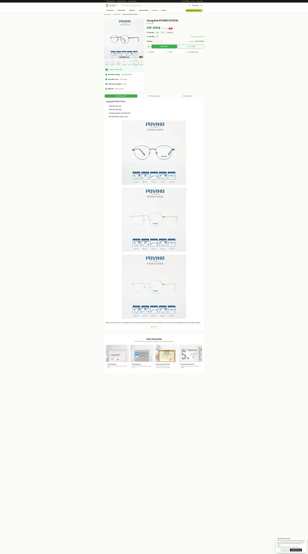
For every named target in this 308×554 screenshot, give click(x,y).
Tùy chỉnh (284, 550)
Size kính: (151, 36)
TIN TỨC (154, 10)
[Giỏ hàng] (201, 5)
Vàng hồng (170, 32)
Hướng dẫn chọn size (198, 36)
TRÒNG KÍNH (121, 10)
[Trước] (106, 357)
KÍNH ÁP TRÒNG (143, 10)
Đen (163, 32)
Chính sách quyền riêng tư (293, 546)
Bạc (157, 32)
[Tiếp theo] (202, 357)
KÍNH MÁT (132, 10)
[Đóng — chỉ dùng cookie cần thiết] (305, 538)
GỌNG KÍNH (110, 10)
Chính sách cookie (281, 546)
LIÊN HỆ (163, 10)
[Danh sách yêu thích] (189, 5)
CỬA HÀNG (192, 46)
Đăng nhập (195, 5)
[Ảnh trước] (106, 39)
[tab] (106, 63)
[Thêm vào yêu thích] (138, 21)
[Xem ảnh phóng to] (141, 21)
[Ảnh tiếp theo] (141, 39)
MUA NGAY (164, 46)
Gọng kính (109, 101)
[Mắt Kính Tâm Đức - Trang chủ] (111, 5)
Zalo (194, 1)
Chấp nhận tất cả (296, 550)
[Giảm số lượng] (155, 41)
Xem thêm (153, 327)
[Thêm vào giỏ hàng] (149, 46)
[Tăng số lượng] (161, 41)
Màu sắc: (151, 32)
